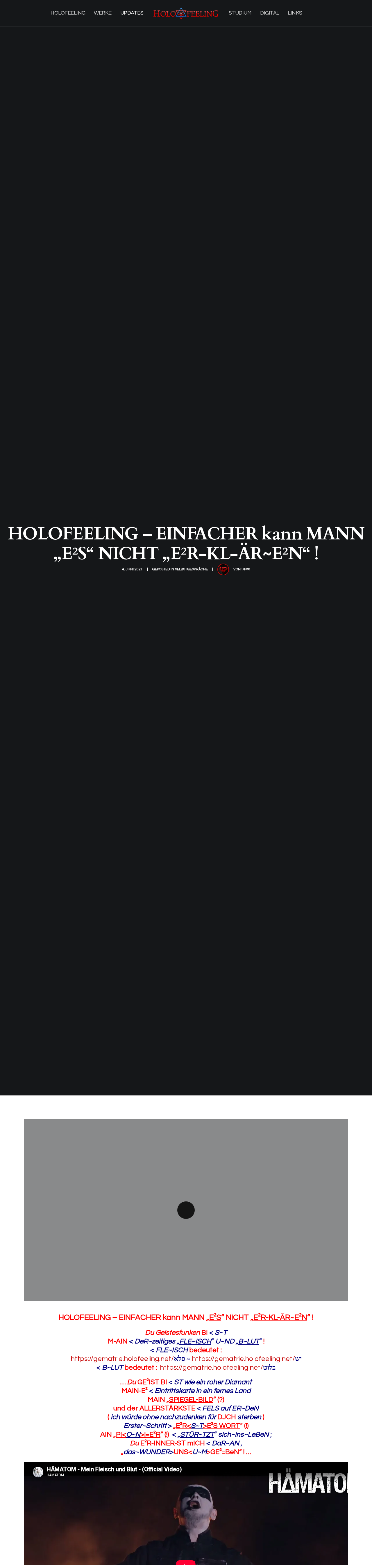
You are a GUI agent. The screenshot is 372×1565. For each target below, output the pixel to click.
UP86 (246, 569)
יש (298, 1358)
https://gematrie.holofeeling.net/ (128, 1358)
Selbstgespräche (191, 569)
